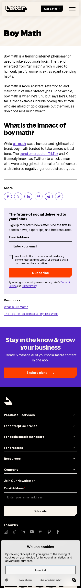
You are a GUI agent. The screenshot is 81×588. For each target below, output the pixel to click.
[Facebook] (58, 532)
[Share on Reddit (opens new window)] (49, 196)
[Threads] (40, 532)
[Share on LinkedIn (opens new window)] (28, 196)
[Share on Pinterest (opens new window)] (38, 196)
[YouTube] (32, 532)
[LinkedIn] (23, 532)
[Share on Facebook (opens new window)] (8, 196)
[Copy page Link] (59, 196)
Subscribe (40, 273)
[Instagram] (6, 532)
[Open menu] (72, 9)
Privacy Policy (29, 285)
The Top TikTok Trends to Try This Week (31, 314)
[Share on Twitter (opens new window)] (18, 196)
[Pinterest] (49, 532)
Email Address (14, 488)
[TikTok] (15, 532)
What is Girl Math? (16, 307)
